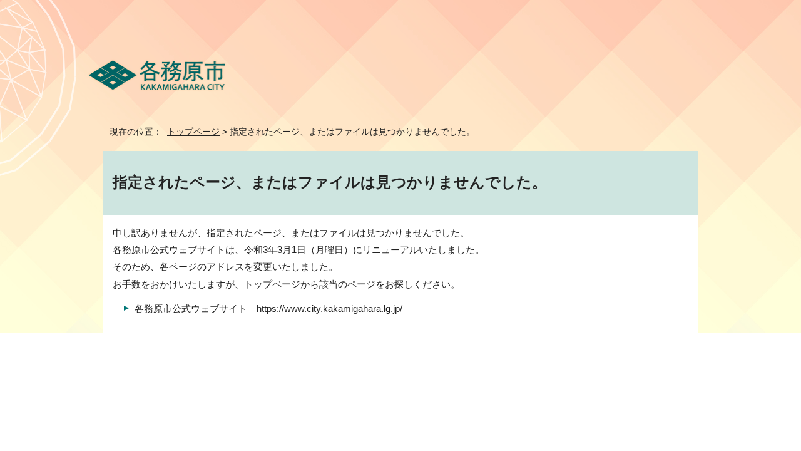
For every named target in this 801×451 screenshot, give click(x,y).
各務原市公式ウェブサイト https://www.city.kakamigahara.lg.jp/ (268, 308)
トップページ (193, 132)
